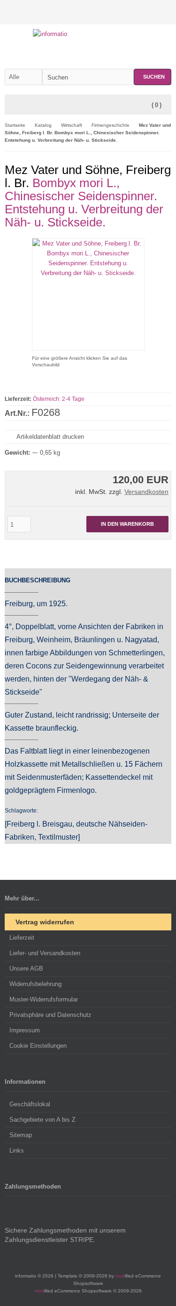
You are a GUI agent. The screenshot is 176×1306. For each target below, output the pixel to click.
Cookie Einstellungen (38, 1045)
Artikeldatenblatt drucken (50, 436)
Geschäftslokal (29, 1104)
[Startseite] (140, 12)
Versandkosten (146, 491)
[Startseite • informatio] (88, 34)
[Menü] (10, 105)
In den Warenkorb (128, 524)
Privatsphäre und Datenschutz (50, 1014)
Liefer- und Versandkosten (44, 953)
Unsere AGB (26, 968)
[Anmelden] (153, 12)
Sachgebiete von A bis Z (42, 1119)
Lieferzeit (21, 937)
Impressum (24, 1030)
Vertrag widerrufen (44, 922)
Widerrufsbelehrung (35, 983)
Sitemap (20, 1135)
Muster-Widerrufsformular (43, 999)
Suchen (152, 76)
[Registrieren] (165, 12)
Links (16, 1150)
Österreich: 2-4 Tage (58, 399)
